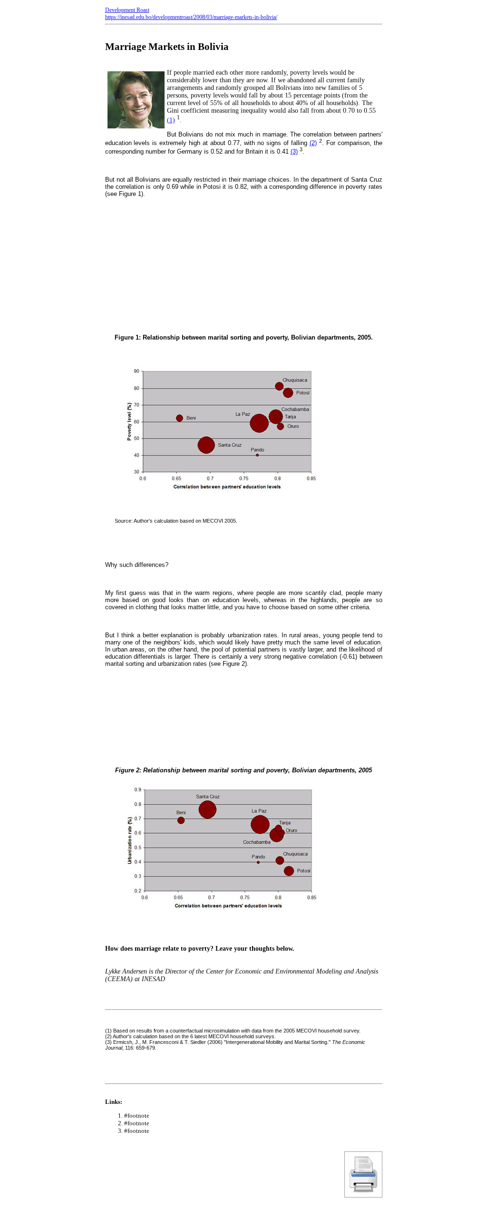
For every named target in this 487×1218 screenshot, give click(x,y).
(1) (171, 120)
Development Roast (127, 10)
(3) (294, 151)
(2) (313, 142)
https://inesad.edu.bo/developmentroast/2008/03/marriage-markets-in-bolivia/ (191, 17)
